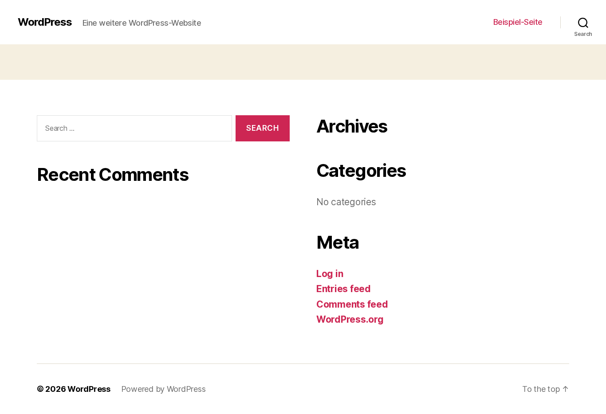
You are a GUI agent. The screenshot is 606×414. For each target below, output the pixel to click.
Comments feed (352, 304)
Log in (329, 273)
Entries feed (343, 288)
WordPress (45, 22)
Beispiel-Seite (518, 22)
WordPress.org (350, 319)
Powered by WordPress (163, 389)
